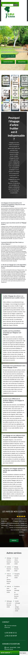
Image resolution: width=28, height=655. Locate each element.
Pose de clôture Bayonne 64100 (16, 561)
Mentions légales (22, 653)
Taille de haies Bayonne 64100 (9, 589)
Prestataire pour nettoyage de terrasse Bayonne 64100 (17, 592)
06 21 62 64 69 (17, 1)
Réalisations (21, 62)
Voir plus (14, 540)
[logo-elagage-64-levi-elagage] (9, 12)
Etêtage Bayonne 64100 (16, 568)
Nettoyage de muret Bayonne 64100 (9, 604)
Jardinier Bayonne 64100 (9, 568)
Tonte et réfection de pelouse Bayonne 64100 (9, 578)
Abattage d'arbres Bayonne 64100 (9, 561)
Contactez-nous (8, 62)
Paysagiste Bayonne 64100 (17, 575)
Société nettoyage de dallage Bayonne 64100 (17, 606)
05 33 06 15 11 (7, 1)
